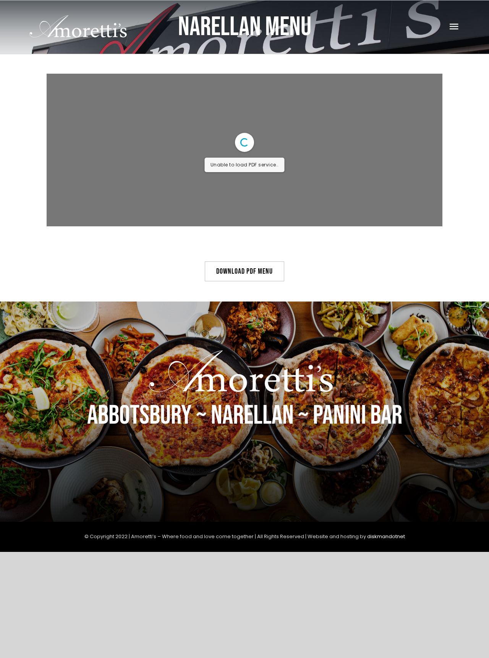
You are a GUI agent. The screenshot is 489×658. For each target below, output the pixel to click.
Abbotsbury (139, 416)
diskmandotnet (386, 536)
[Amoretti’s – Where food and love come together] (80, 19)
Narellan (252, 416)
